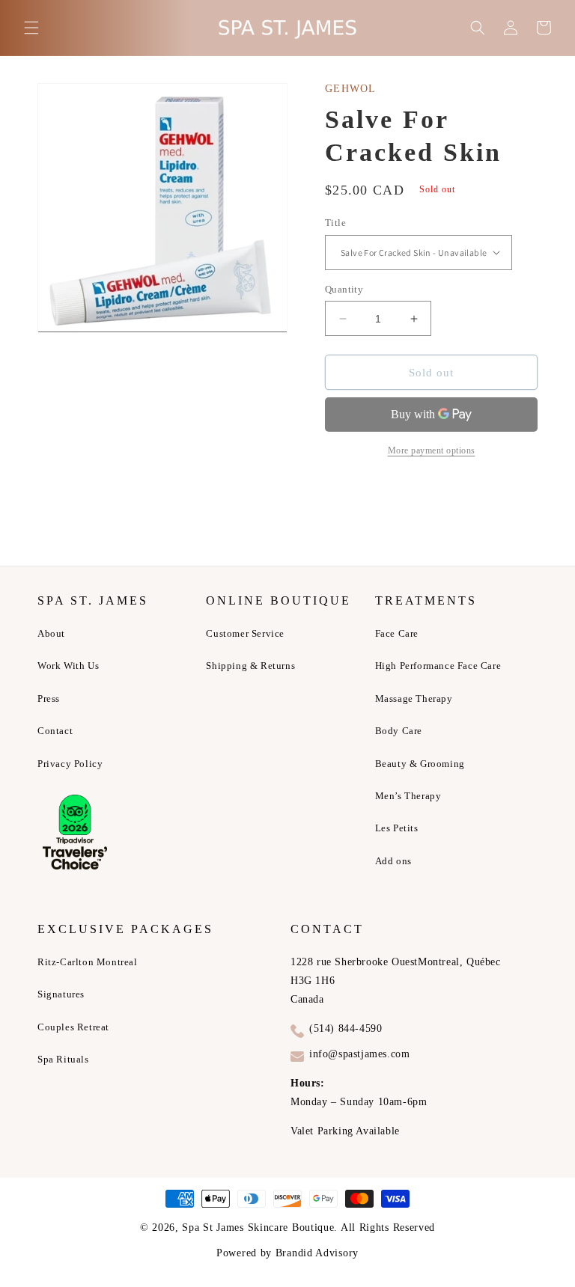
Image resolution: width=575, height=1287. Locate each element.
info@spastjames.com (359, 1054)
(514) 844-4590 (345, 1028)
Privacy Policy (70, 763)
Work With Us (68, 665)
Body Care (398, 730)
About (51, 633)
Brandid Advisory (317, 1253)
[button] (31, 27)
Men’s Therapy (408, 795)
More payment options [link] (431, 450)
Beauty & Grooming (420, 763)
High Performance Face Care (438, 665)
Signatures (61, 994)
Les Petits (397, 828)
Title (335, 222)
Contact (55, 730)
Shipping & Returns (250, 665)
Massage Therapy (414, 698)
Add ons (393, 860)
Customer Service (245, 633)
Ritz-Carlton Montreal (87, 961)
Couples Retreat (73, 1027)
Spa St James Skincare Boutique (258, 1227)
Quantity (344, 289)
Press (48, 698)
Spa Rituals (63, 1059)
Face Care (397, 633)
